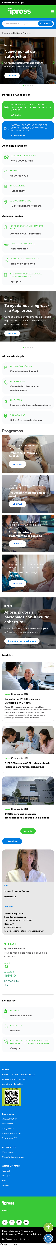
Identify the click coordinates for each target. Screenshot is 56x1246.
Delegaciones (8, 1128)
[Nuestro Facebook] (5, 1222)
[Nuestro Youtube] (26, 1222)
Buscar (47, 23)
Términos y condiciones (29, 1234)
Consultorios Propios (11, 1133)
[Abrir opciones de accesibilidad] (48, 1227)
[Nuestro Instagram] (19, 1222)
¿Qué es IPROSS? (9, 1119)
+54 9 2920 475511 (20, 1079)
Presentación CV (9, 1138)
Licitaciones (7, 1152)
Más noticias (12, 841)
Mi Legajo (6, 1176)
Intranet (5, 1185)
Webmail (6, 1171)
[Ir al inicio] (19, 11)
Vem (4, 1180)
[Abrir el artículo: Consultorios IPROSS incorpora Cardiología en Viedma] (28, 676)
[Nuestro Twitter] (12, 1222)
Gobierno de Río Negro (12, 33)
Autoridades (7, 1124)
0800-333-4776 (27, 1074)
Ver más (17, 464)
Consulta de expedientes (13, 1157)
